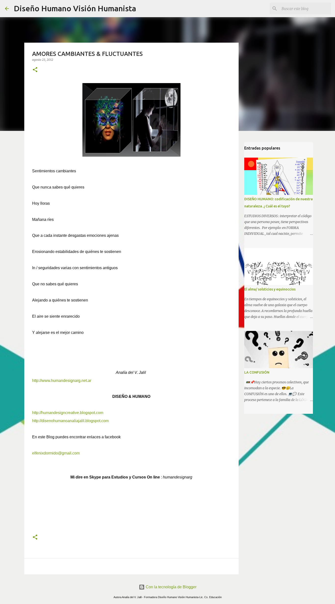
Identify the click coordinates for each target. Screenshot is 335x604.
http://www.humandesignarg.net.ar (62, 380)
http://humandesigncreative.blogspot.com (67, 413)
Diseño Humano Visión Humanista (75, 8)
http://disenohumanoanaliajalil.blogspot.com (70, 421)
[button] (35, 70)
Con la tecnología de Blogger (170, 587)
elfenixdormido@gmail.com (56, 453)
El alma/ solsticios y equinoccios (270, 289)
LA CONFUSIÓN (256, 372)
